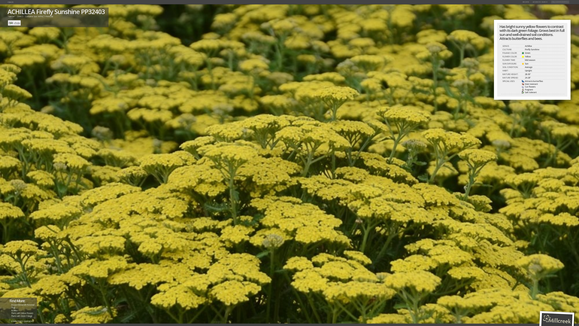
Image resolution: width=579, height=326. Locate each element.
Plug (13, 307)
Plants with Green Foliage (21, 316)
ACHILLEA (21, 11)
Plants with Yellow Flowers (22, 313)
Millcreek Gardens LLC (18, 324)
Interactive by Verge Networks (48, 324)
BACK (10, 2)
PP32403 (93, 11)
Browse (526, 2)
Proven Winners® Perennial (22, 304)
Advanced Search (540, 2)
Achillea (14, 310)
